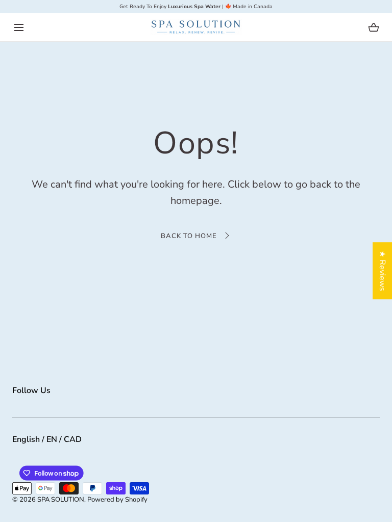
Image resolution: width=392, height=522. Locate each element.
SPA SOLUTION (60, 499)
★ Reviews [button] (382, 270)
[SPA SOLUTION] (196, 27)
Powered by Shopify (117, 499)
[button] (18, 27)
